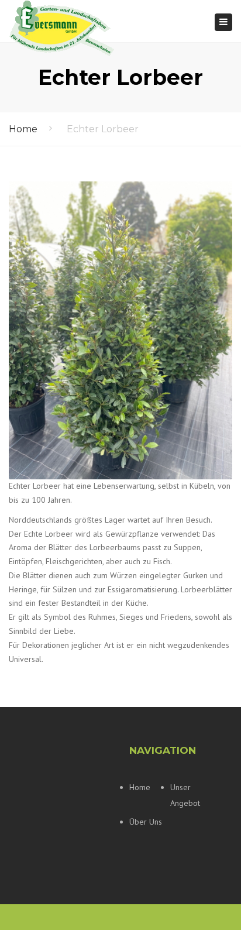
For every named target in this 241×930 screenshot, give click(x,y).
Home (23, 129)
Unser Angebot (185, 795)
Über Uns (145, 821)
